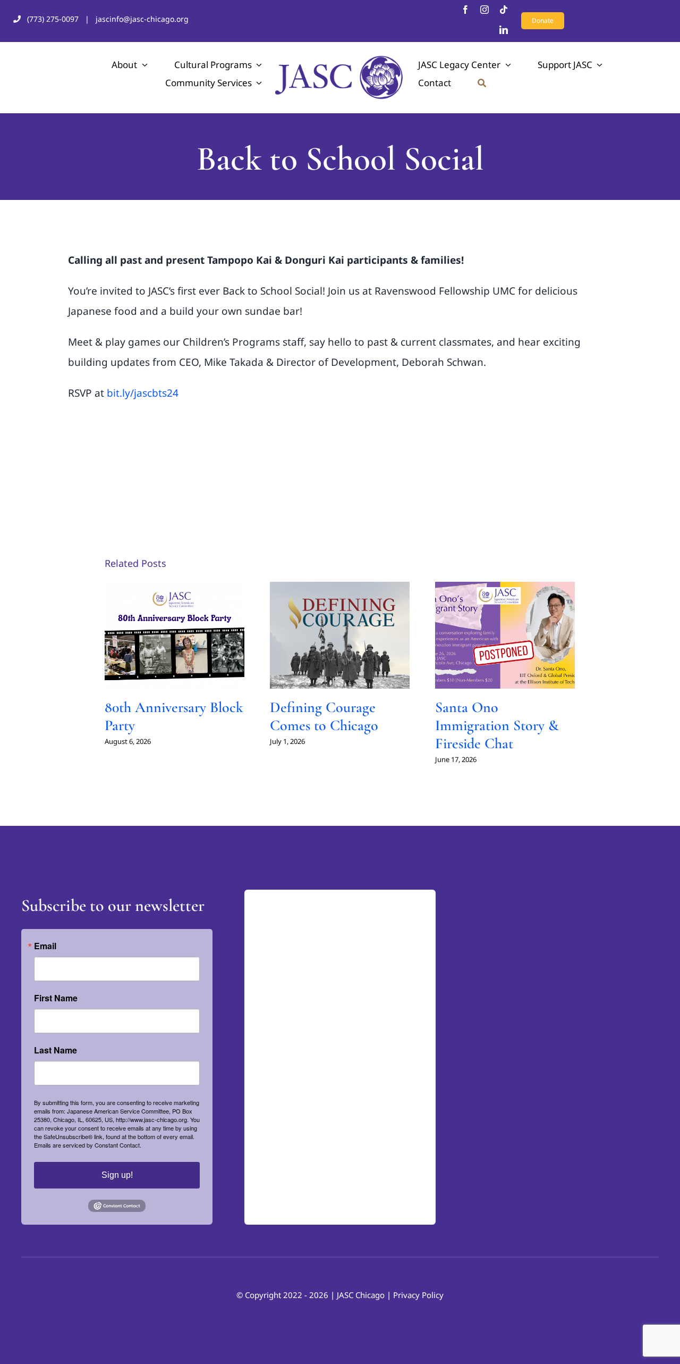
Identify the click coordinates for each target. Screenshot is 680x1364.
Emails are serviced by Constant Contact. (87, 1145)
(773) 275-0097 (53, 19)
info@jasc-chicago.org (294, 1076)
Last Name (55, 1050)
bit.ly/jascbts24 (142, 393)
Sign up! (117, 1174)
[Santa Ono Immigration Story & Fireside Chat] (505, 635)
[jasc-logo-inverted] (297, 900)
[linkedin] (503, 30)
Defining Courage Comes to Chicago (324, 716)
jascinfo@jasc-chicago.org (142, 19)
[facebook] (465, 9)
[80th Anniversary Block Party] (174, 635)
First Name (56, 998)
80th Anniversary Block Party (174, 716)
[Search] (481, 83)
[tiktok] (503, 9)
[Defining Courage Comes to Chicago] (340, 635)
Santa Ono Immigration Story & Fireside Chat (497, 725)
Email (45, 946)
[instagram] (484, 9)
